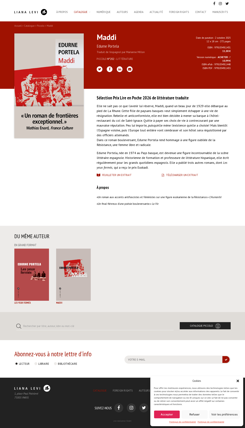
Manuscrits (220, 12)
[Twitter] (99, 69)
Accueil (18, 25)
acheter (223, 57)
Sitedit (128, 421)
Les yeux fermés (22, 302)
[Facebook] (109, 69)
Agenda (138, 12)
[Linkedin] (119, 69)
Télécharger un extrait (182, 175)
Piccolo (40, 25)
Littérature (124, 59)
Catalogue (81, 12)
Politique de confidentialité (182, 421)
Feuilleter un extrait (117, 175)
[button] (238, 381)
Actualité (156, 12)
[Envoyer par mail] (130, 69)
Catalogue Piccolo (201, 325)
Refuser (194, 414)
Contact (200, 12)
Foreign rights (179, 12)
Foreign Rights (123, 390)
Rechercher (48, 326)
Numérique (104, 12)
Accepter (167, 414)
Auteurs (122, 12)
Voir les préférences (224, 414)
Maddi (59, 302)
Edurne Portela (108, 46)
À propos (62, 12)
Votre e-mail (136, 359)
